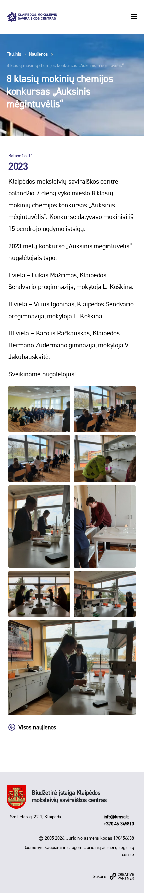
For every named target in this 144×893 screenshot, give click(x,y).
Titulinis (14, 54)
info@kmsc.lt (116, 817)
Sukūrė (99, 876)
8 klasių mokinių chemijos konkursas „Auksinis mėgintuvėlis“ (65, 65)
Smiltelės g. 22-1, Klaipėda (35, 817)
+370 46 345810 (119, 824)
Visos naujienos (37, 728)
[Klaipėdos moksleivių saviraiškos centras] (32, 17)
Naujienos (38, 54)
